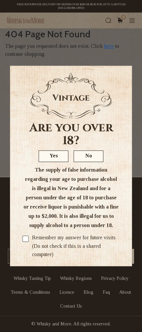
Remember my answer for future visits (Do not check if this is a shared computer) (74, 246)
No (88, 155)
